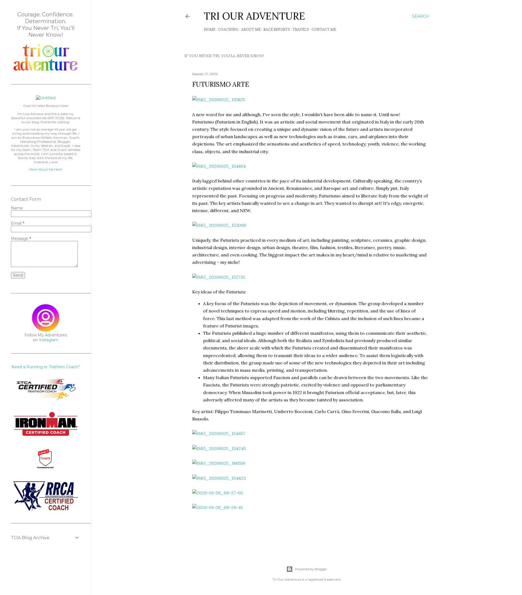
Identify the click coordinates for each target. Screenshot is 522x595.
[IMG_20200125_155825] (218, 99)
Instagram (48, 339)
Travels (301, 29)
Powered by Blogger (311, 569)
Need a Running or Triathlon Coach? (45, 366)
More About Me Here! (45, 169)
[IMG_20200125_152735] (218, 277)
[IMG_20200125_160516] (218, 463)
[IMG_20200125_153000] (219, 225)
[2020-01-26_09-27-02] (217, 492)
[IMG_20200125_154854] (219, 166)
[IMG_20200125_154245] (219, 448)
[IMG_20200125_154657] (218, 433)
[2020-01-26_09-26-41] (217, 507)
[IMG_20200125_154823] (219, 478)
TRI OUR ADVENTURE (254, 16)
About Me (251, 29)
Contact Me (324, 29)
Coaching (228, 29)
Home (209, 29)
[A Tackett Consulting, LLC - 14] (45, 71)
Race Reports (276, 29)
